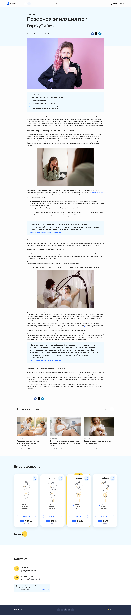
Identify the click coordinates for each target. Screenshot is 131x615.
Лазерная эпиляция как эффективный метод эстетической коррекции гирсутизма (56, 106)
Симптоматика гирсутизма (40, 100)
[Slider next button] (112, 409)
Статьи (35, 14)
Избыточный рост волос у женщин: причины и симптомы (48, 97)
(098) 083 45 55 (28, 570)
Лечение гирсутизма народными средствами (45, 108)
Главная (29, 14)
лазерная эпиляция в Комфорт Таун (76, 327)
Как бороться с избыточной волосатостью (44, 103)
